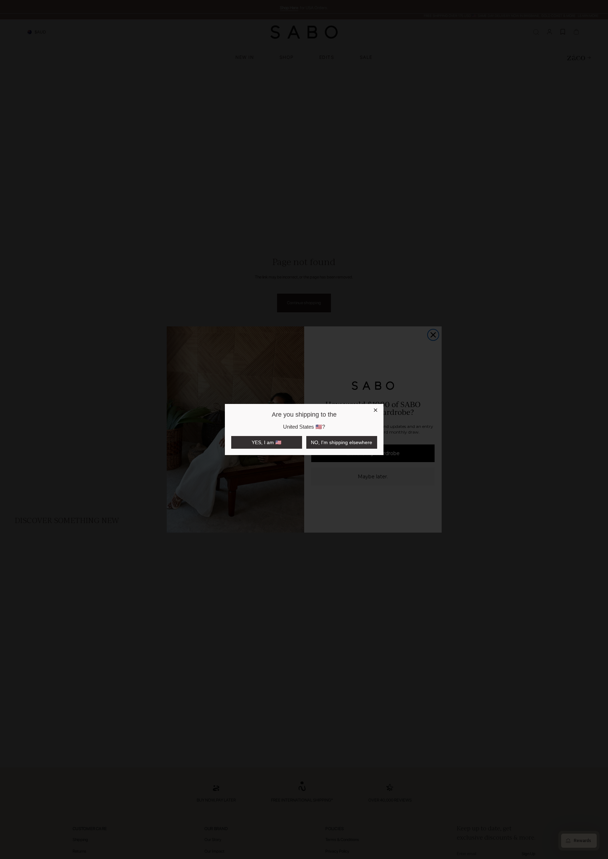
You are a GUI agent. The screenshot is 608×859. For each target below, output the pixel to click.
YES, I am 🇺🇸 (266, 442)
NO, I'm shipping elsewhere (341, 442)
